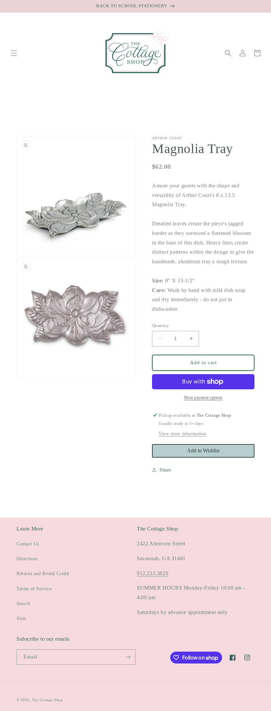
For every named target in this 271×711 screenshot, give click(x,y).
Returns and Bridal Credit (43, 573)
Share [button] (165, 470)
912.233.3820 (152, 573)
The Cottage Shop (47, 700)
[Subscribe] (128, 657)
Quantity (160, 325)
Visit (21, 618)
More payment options (203, 397)
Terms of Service (34, 588)
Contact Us (28, 543)
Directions (27, 558)
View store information (182, 433)
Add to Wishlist (203, 450)
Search (23, 603)
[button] (14, 53)
